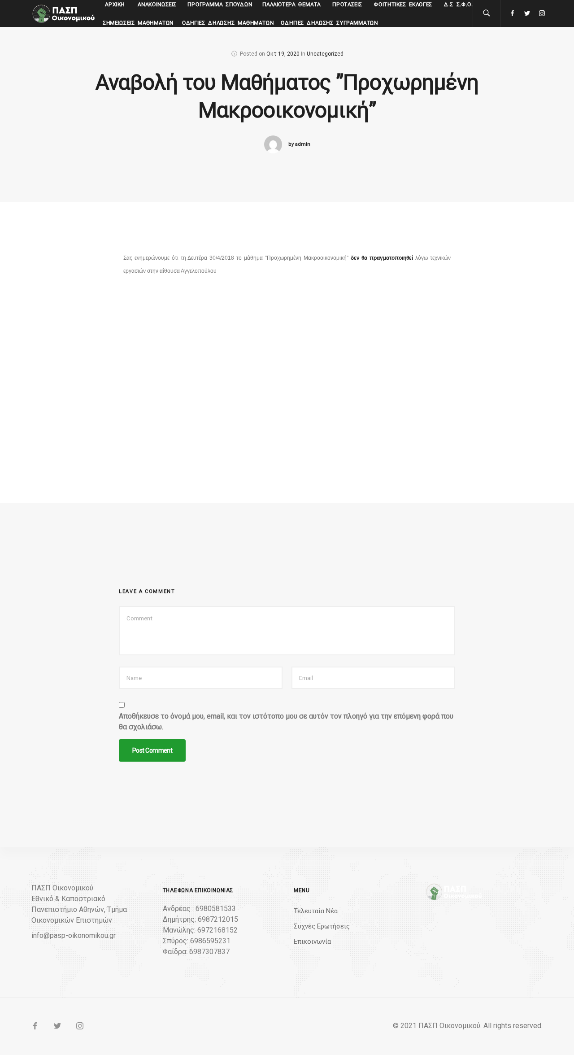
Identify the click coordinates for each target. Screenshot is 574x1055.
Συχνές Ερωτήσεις (322, 926)
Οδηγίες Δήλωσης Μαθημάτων (228, 23)
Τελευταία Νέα (316, 911)
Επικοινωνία (312, 941)
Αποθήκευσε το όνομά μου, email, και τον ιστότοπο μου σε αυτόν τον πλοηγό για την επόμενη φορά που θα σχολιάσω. (286, 721)
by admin (299, 144)
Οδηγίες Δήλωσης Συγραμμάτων (329, 23)
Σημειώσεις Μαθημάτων (138, 23)
